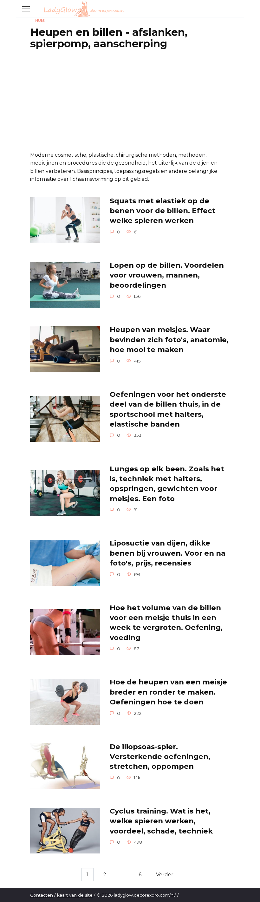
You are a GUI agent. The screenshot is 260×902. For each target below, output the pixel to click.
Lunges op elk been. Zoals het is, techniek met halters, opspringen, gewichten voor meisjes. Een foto (167, 483)
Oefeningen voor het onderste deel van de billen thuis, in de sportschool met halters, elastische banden (168, 409)
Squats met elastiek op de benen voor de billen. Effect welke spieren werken (163, 210)
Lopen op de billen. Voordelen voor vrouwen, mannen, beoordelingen (167, 275)
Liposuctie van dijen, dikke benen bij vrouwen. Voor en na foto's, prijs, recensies (167, 553)
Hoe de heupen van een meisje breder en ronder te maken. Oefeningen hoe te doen (168, 692)
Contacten (41, 895)
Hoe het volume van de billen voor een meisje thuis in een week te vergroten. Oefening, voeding (166, 622)
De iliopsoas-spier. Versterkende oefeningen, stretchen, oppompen (160, 756)
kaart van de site (75, 895)
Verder (164, 875)
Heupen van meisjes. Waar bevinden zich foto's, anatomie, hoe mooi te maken (169, 339)
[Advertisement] (130, 100)
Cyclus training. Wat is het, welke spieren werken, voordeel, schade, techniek (161, 821)
